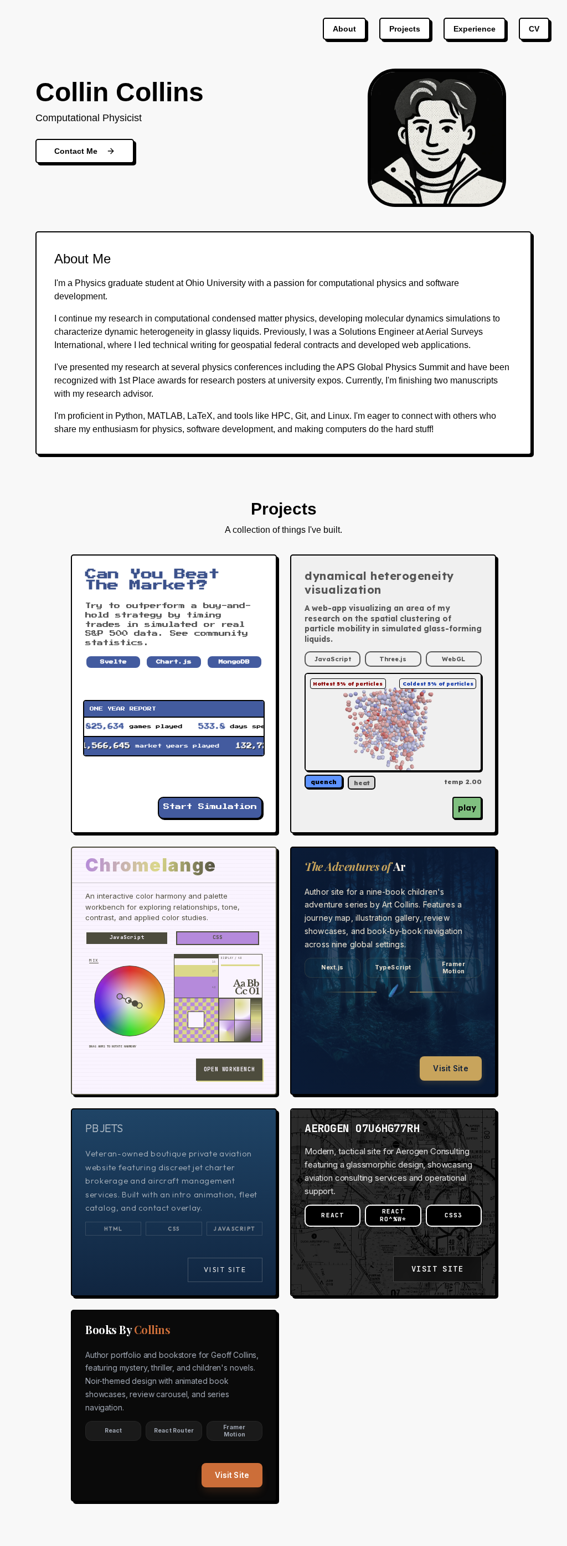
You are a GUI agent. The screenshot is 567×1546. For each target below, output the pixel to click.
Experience (474, 28)
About (344, 28)
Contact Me (75, 151)
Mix (93, 960)
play (467, 808)
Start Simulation (210, 807)
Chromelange (150, 865)
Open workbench (229, 1069)
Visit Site (450, 1068)
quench (324, 781)
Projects (404, 28)
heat (362, 783)
